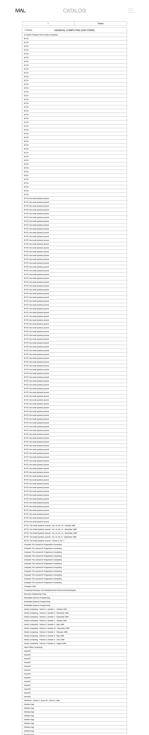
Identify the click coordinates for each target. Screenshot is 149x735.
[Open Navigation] (130, 10)
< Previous (28, 30)
